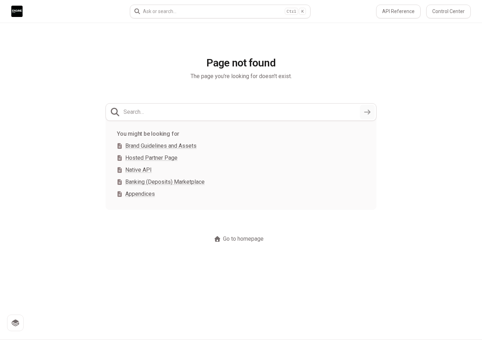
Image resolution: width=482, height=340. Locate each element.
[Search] (367, 112)
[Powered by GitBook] (15, 323)
